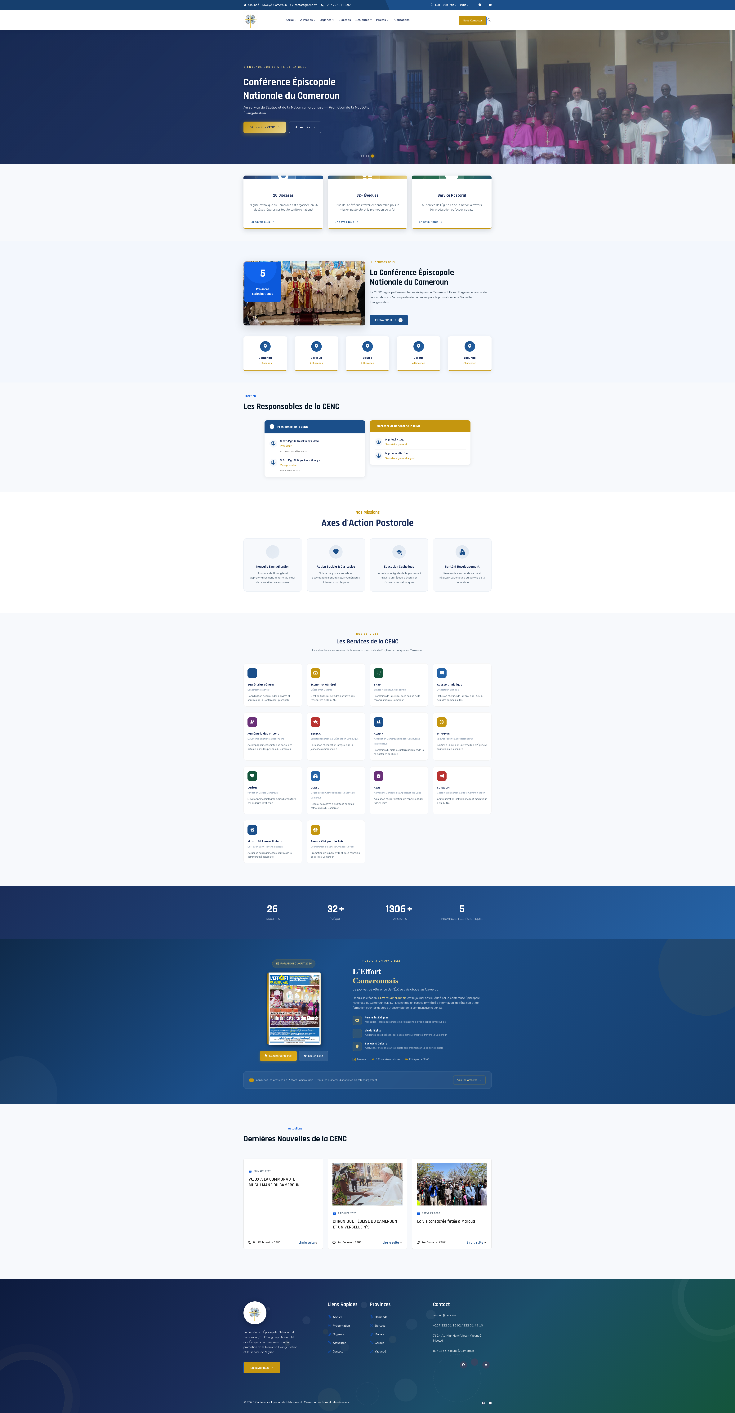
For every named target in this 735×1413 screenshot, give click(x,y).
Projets (381, 20)
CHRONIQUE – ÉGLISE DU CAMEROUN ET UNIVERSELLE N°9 (365, 1224)
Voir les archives (467, 1080)
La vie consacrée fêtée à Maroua (446, 1221)
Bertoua (380, 1326)
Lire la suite (306, 1243)
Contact (338, 1351)
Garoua (379, 1343)
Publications (401, 20)
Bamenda (381, 1317)
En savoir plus (260, 222)
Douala (379, 1334)
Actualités (362, 20)
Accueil (291, 20)
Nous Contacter (472, 20)
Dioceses (344, 20)
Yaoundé (380, 1351)
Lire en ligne (315, 1056)
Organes (326, 20)
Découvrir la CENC (262, 127)
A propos (306, 20)
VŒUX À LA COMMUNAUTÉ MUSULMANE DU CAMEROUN (274, 1182)
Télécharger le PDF (280, 1056)
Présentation (341, 1326)
